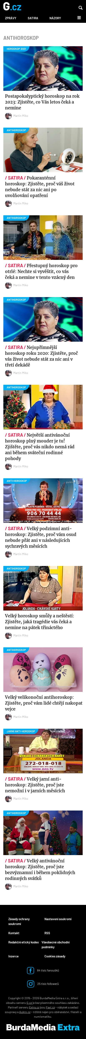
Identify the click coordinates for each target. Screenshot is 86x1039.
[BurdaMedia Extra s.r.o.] (43, 1027)
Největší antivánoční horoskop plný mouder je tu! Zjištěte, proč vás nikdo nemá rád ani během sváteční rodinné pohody (40, 446)
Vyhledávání (80, 8)
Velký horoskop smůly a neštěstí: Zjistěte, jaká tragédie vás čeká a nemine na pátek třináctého (39, 621)
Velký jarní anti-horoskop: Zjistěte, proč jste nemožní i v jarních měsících (35, 784)
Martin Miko (20, 115)
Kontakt (13, 933)
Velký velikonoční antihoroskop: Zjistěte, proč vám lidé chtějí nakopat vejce (43, 703)
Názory (55, 18)
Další (76, 17)
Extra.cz (34, 1007)
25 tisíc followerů (48, 983)
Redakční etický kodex (23, 942)
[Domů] (12, 6)
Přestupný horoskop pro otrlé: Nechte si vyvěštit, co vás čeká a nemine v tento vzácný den (41, 271)
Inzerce (13, 956)
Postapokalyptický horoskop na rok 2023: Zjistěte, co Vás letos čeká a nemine (42, 102)
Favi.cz (50, 1007)
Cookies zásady (54, 956)
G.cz (29, 1002)
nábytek (62, 1007)
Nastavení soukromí (57, 919)
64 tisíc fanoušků (48, 970)
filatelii (75, 1012)
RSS (47, 933)
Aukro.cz (24, 1012)
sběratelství (61, 1012)
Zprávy (10, 18)
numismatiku (42, 1016)
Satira (33, 18)
